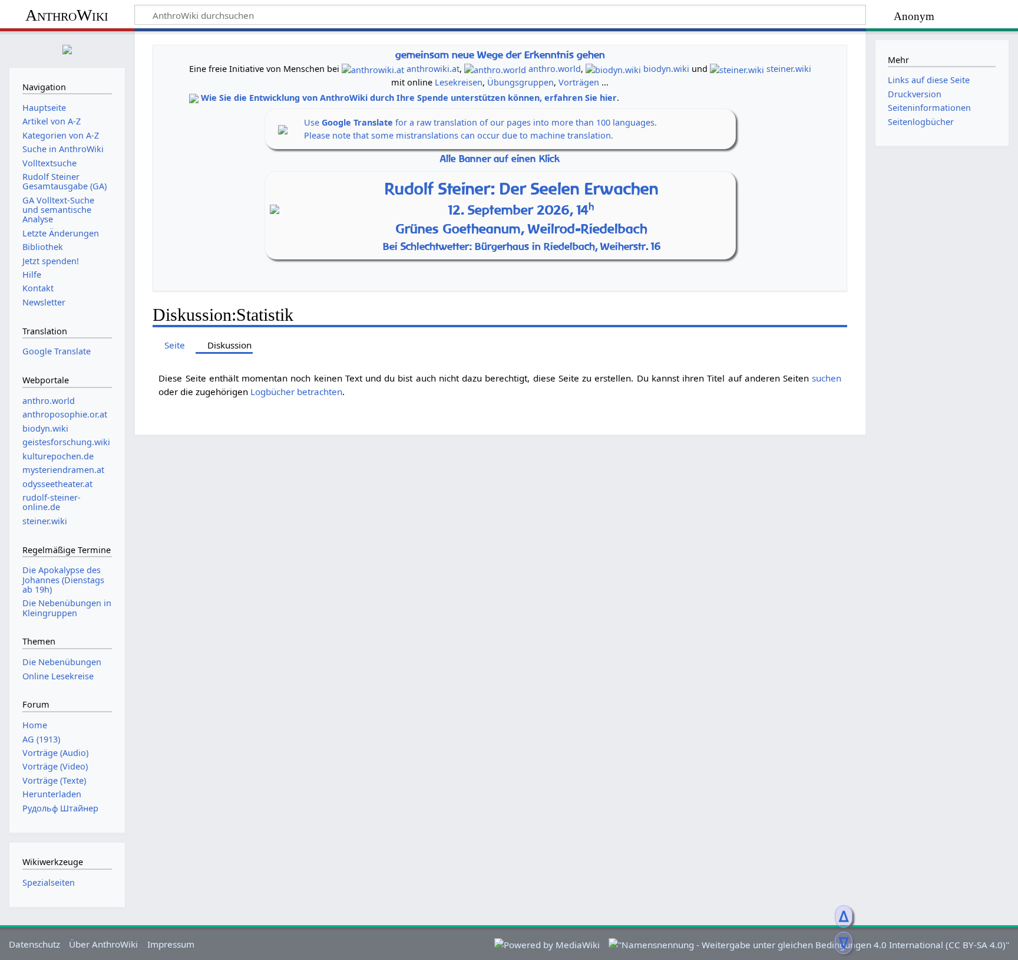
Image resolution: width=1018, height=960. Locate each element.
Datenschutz (34, 944)
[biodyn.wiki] (613, 68)
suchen (826, 378)
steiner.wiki (788, 68)
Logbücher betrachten (296, 391)
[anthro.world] (495, 68)
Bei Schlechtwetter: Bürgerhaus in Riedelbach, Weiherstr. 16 (521, 246)
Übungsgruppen (520, 82)
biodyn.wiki (666, 68)
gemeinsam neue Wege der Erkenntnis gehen (500, 54)
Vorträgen (578, 82)
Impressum (170, 944)
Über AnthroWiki (103, 944)
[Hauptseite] (67, 48)
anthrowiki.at (433, 68)
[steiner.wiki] (737, 68)
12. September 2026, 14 (521, 210)
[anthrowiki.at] (373, 68)
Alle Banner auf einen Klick (500, 159)
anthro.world (554, 68)
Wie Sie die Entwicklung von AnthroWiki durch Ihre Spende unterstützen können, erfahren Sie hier (409, 97)
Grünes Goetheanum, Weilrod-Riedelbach (521, 228)
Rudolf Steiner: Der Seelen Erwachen (522, 188)
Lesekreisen (458, 82)
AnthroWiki (66, 15)
